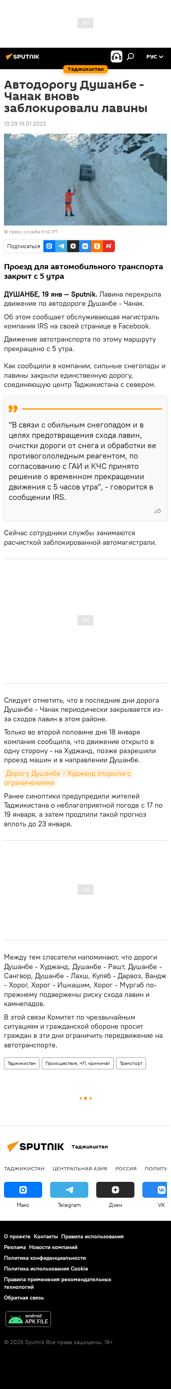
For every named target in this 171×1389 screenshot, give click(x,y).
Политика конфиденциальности (45, 1257)
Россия (126, 1168)
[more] (158, 511)
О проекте (17, 1236)
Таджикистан (22, 1063)
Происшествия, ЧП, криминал (77, 1063)
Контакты (46, 1236)
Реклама (15, 1247)
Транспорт (131, 1063)
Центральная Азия (79, 1168)
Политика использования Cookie (46, 1268)
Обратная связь (24, 1297)
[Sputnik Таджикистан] (24, 59)
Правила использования (92, 1236)
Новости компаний (53, 1247)
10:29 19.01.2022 (25, 123)
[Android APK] (28, 1320)
